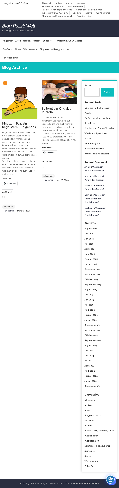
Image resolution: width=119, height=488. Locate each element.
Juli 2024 (88, 350)
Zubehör (46, 6)
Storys (88, 13)
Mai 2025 (88, 305)
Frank (87, 185)
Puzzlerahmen (75, 6)
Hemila (76, 483)
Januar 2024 (90, 381)
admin (11, 211)
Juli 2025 (88, 294)
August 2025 (90, 289)
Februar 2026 (91, 259)
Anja (86, 167)
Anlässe (81, 3)
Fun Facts (76, 13)
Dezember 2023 (92, 386)
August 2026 (90, 228)
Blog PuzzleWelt (18, 25)
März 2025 (89, 310)
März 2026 (89, 254)
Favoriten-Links (84, 16)
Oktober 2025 (91, 279)
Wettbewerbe (103, 13)
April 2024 (89, 366)
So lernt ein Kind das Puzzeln (56, 110)
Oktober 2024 (91, 335)
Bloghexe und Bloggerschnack (57, 16)
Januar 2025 (90, 320)
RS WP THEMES (91, 483)
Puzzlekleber (57, 6)
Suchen (87, 85)
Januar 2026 (90, 264)
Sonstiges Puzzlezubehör (89, 10)
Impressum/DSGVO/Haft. (55, 13)
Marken (69, 3)
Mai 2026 (88, 244)
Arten (59, 3)
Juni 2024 (89, 355)
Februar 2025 (91, 315)
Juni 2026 (89, 239)
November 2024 (92, 330)
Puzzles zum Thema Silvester (99, 128)
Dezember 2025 (92, 269)
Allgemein (47, 3)
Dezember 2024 (92, 325)
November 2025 (92, 274)
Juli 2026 (88, 234)
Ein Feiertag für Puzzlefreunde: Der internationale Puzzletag (97, 148)
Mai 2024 (88, 361)
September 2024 (92, 340)
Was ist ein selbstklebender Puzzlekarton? (94, 198)
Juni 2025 (89, 300)
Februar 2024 (91, 376)
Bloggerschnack (92, 415)
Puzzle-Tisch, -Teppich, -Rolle (99, 431)
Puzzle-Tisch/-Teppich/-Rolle (57, 10)
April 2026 (89, 249)
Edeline (88, 208)
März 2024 (89, 371)
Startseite (89, 451)
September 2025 (92, 284)
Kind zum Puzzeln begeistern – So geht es (19, 125)
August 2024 (90, 345)
